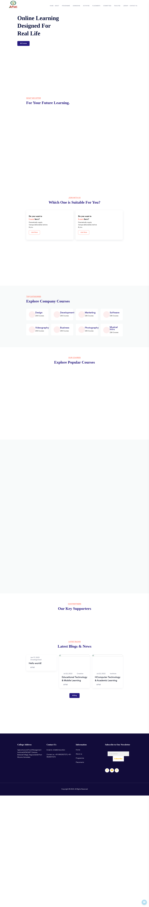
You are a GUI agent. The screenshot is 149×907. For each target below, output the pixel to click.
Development (67, 313)
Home (78, 750)
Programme (80, 758)
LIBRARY (125, 5)
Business (64, 328)
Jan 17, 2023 (34, 657)
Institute (113, 673)
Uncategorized (35, 660)
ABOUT (57, 5)
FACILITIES (117, 5)
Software (114, 313)
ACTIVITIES (86, 5)
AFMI (32, 667)
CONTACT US (133, 5)
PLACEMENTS (96, 5)
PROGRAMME (66, 5)
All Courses (23, 43)
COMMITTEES (107, 5)
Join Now (34, 232)
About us (79, 754)
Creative (80, 673)
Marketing (90, 313)
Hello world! (35, 663)
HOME (51, 5)
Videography (42, 328)
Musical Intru (114, 328)
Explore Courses (100, 183)
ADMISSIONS (76, 5)
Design (39, 313)
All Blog (74, 695)
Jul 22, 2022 (67, 673)
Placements (80, 762)
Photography (92, 328)
